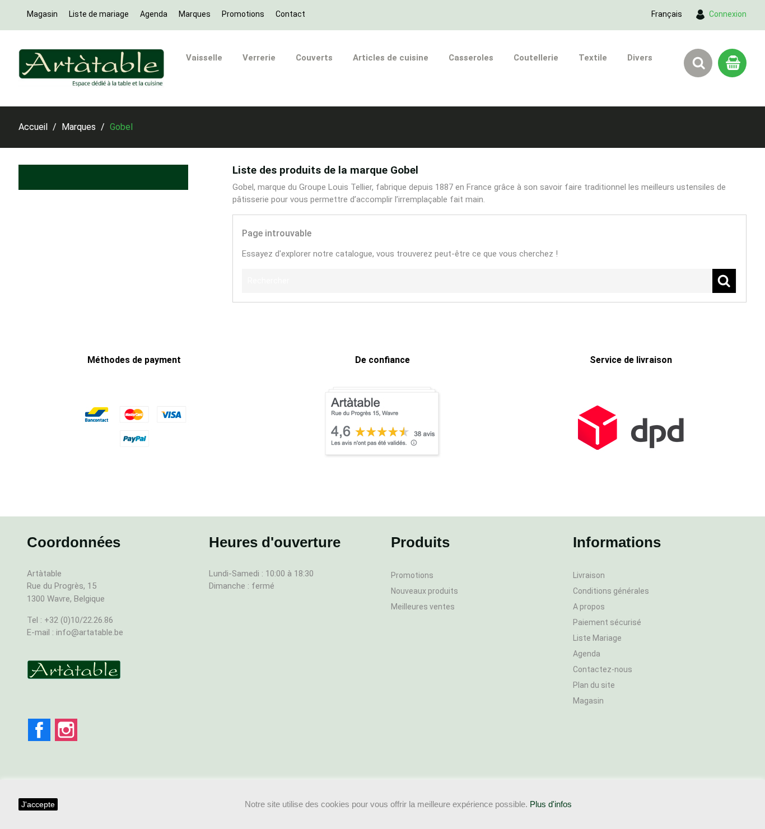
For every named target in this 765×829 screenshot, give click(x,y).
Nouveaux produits (424, 590)
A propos (589, 606)
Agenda (153, 14)
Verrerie (259, 58)
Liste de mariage (99, 14)
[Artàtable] (74, 669)
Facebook (39, 730)
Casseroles (471, 58)
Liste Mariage (597, 638)
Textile (593, 58)
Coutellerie (536, 58)
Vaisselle (204, 58)
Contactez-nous (602, 669)
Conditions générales (611, 590)
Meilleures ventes (423, 606)
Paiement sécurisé (607, 622)
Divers (639, 58)
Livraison (589, 575)
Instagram (66, 730)
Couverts (314, 58)
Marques (195, 14)
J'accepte (38, 804)
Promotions (243, 14)
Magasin (42, 14)
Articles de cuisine (390, 58)
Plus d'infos (551, 804)
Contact (290, 14)
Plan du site (594, 685)
